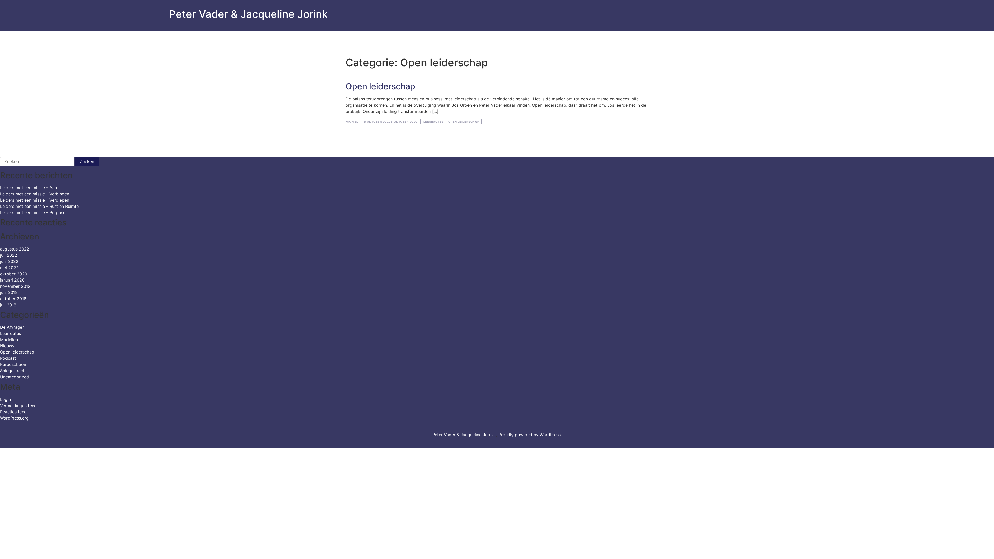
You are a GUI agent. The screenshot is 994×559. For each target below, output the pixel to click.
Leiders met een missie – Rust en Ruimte (39, 206)
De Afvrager (12, 327)
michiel (352, 121)
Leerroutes (433, 121)
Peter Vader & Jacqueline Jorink (248, 14)
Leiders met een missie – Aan (28, 187)
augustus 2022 (14, 249)
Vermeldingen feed (18, 405)
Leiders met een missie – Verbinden (34, 193)
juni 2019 (9, 292)
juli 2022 (8, 255)
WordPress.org (14, 418)
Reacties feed (13, 411)
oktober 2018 (13, 298)
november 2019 (15, 286)
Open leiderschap (380, 86)
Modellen (9, 339)
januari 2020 (12, 280)
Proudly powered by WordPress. (530, 434)
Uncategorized (14, 376)
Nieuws (7, 345)
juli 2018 (8, 304)
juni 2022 (9, 261)
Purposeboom (13, 364)
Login (5, 399)
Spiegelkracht (13, 370)
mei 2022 (9, 267)
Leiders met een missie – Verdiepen (34, 200)
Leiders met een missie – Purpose (32, 212)
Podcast (8, 358)
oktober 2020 (13, 273)
